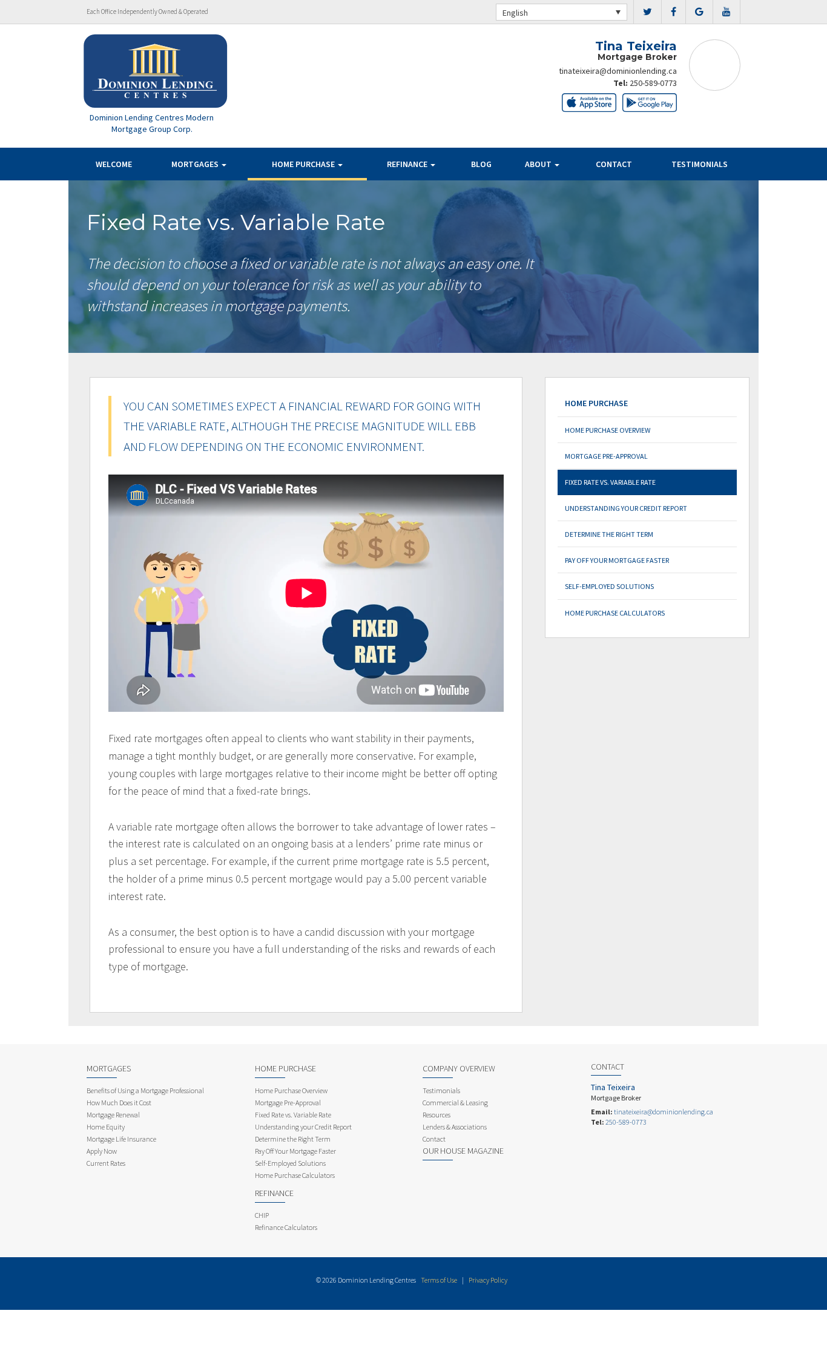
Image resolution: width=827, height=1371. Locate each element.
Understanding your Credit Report (626, 508)
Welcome (114, 164)
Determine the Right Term (609, 534)
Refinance (408, 164)
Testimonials (699, 164)
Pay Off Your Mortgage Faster (617, 560)
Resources (436, 1114)
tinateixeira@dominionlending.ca (618, 70)
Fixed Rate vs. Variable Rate (610, 482)
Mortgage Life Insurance (121, 1138)
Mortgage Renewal (113, 1114)
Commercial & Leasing (455, 1102)
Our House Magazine (463, 1150)
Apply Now (102, 1151)
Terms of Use (439, 1279)
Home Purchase (304, 164)
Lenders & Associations (455, 1126)
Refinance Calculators (286, 1227)
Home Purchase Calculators (615, 612)
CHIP (262, 1215)
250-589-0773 (653, 82)
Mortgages (195, 164)
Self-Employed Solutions (609, 586)
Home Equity (106, 1126)
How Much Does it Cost (119, 1102)
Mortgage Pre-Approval (606, 456)
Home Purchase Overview (607, 430)
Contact (614, 164)
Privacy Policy (488, 1279)
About (539, 164)
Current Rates (106, 1163)
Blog (481, 164)
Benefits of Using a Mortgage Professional (145, 1090)
